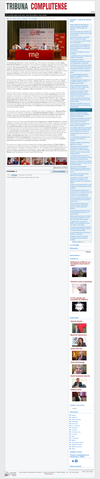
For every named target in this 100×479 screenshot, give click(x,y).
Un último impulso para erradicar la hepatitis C (79, 134)
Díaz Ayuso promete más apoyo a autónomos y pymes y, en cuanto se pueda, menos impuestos (79, 114)
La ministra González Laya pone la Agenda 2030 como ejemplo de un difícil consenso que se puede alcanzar (81, 157)
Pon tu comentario (59, 171)
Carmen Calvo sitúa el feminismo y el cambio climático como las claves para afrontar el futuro (80, 100)
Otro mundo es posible (77, 442)
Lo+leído (72, 405)
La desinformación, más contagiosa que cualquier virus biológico (80, 56)
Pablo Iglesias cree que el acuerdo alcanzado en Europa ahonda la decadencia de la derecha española (79, 148)
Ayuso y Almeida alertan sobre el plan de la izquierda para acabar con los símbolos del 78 (80, 212)
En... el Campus (75, 425)
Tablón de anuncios (76, 446)
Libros (73, 436)
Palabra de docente (76, 444)
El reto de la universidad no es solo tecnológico (79, 52)
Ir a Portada (74, 245)
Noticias (73, 415)
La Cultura (74, 434)
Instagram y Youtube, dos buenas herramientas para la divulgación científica (79, 238)
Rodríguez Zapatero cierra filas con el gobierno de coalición (80, 143)
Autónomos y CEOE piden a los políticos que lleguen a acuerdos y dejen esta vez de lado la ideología (81, 163)
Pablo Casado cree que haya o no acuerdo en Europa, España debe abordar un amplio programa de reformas (79, 27)
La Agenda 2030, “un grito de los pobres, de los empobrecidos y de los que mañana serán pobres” (80, 223)
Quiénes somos (76, 452)
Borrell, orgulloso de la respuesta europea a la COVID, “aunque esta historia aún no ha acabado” (79, 87)
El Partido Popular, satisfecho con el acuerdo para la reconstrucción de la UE (81, 191)
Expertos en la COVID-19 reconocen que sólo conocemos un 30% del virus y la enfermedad (80, 105)
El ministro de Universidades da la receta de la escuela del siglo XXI (79, 195)
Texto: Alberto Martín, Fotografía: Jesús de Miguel (23, 18)
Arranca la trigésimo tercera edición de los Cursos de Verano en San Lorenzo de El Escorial (80, 199)
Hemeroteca (74, 255)
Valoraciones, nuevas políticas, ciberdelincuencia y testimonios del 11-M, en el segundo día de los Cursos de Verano (80, 169)
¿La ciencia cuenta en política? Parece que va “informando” (80, 41)
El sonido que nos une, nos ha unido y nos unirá (80, 110)
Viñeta (73, 448)
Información (49, 474)
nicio (93, 12)
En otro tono (74, 423)
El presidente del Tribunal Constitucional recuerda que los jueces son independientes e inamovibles (80, 61)
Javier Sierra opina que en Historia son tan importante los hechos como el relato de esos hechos (81, 33)
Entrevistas (74, 318)
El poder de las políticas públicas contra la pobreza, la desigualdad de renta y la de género (80, 186)
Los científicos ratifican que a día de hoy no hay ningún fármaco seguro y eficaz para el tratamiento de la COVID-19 (80, 129)
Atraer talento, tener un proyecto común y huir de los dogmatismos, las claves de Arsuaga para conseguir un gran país (81, 67)
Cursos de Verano (76, 419)
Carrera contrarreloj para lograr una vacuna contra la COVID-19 (79, 124)
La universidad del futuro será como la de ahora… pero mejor (80, 233)
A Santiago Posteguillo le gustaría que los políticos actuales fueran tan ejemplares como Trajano (80, 81)
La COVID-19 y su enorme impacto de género (80, 71)
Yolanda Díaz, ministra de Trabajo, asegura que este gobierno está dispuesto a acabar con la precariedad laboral (80, 180)
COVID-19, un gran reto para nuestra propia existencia (80, 152)
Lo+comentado (80, 405)
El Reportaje (74, 421)
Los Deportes (75, 438)
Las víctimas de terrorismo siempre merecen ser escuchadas (79, 174)
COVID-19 (74, 259)
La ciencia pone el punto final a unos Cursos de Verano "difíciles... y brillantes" (80, 138)
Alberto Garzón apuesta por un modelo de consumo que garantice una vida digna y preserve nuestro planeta (80, 217)
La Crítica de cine (76, 432)
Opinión (73, 440)
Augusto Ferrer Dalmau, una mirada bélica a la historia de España (79, 38)
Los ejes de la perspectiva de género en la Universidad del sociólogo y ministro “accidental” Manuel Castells (81, 228)
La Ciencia (74, 430)
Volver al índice (76, 242)
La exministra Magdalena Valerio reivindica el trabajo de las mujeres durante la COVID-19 (79, 76)
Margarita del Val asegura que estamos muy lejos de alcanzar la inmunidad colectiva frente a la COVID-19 (80, 120)
